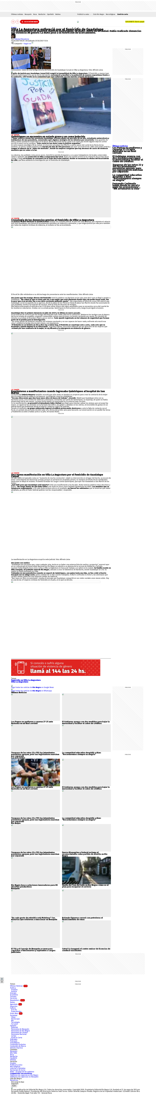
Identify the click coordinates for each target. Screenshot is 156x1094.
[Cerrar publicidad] (2, 979)
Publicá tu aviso (16, 1065)
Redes (12, 1002)
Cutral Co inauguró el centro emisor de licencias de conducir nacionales (86, 950)
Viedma (57, 14)
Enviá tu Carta (16, 1038)
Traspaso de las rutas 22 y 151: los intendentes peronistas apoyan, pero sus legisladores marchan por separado (127, 168)
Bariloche (41, 14)
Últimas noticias (17, 14)
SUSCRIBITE (134, 22)
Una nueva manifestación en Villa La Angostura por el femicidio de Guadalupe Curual (57, 475)
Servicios (13, 998)
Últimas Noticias (18, 986)
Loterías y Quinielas (17, 1068)
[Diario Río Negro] (78, 22)
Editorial (14, 1027)
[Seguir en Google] (12, 72)
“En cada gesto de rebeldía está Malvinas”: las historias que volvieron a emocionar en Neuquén (34, 919)
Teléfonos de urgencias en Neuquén (24, 1077)
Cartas (13, 1036)
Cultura (13, 1008)
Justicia (14, 991)
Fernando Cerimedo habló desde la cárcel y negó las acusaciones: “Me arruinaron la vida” (126, 186)
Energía (13, 993)
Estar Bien (16, 1013)
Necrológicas (110, 14)
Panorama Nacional (18, 1034)
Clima (13, 1017)
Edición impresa (16, 1048)
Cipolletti (50, 14)
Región (14, 28)
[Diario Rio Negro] (12, 1088)
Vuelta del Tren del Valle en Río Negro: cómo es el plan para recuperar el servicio (85, 886)
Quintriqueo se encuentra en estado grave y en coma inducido (48, 136)
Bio (12, 1020)
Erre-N (14, 1010)
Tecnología (15, 1022)
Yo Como (14, 1024)
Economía (14, 995)
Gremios (14, 990)
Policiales (13, 1039)
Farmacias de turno (17, 1070)
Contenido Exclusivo (18, 1044)
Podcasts (13, 1041)
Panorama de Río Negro (20, 1031)
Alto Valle (13, 1053)
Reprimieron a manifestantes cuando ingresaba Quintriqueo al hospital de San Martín (58, 392)
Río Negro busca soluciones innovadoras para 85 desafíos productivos (34, 886)
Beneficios (14, 1080)
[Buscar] (17, 22)
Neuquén (28, 14)
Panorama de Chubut (19, 1032)
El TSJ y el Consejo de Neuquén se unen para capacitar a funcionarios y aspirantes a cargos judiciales (33, 950)
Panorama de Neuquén (20, 1029)
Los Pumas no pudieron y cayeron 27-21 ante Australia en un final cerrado (127, 150)
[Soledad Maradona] (13, 34)
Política (13, 988)
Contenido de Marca (18, 1046)
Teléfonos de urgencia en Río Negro (24, 1075)
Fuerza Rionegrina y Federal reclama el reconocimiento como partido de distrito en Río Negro (84, 854)
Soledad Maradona (21, 39)
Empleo (13, 1063)
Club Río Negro (98, 14)
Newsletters (17, 1000)
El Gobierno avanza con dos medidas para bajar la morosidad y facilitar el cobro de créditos (127, 159)
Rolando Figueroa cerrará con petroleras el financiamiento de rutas (82, 919)
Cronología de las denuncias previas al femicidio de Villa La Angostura (52, 219)
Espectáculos (16, 1011)
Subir (14, 1086)
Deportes (13, 1006)
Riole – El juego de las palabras (22, 1072)
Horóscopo (15, 1019)
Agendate (15, 1004)
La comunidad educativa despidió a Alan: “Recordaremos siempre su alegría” (127, 178)
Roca (35, 14)
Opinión (13, 1026)
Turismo (13, 996)
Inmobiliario (15, 1043)
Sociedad (13, 1015)
